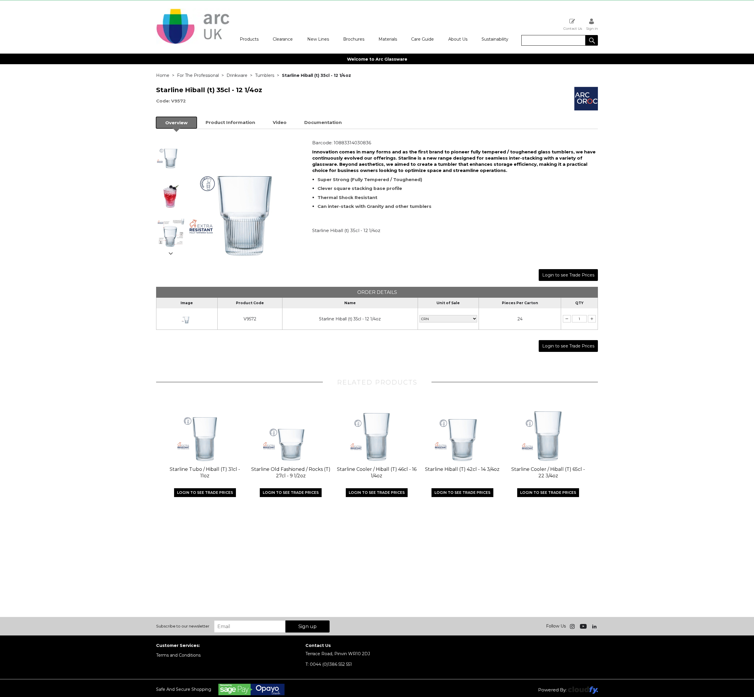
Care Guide (422, 39)
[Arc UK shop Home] (193, 43)
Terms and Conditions (178, 655)
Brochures (353, 39)
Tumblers (264, 75)
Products (249, 39)
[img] (573, 626)
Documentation (323, 122)
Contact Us (572, 28)
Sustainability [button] (495, 39)
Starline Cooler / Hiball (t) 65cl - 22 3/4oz (548, 472)
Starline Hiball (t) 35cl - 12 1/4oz (350, 319)
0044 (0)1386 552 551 (328, 664)
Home (162, 75)
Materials (387, 39)
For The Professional (198, 75)
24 (519, 319)
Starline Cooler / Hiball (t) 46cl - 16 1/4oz (376, 472)
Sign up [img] (307, 626)
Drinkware (236, 75)
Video (280, 122)
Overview (176, 122)
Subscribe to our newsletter (182, 626)
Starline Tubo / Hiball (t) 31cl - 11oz (205, 472)
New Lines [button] (318, 39)
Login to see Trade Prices (568, 275)
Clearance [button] (283, 39)
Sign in (592, 28)
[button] (592, 40)
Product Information (230, 122)
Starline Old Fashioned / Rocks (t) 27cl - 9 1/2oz (290, 472)
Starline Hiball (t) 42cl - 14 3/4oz (462, 469)
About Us (457, 39)
